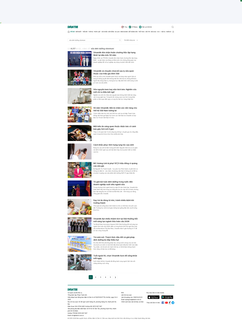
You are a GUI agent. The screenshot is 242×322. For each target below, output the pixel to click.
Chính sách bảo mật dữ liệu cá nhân (132, 302)
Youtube (166, 302)
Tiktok (170, 302)
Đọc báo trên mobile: (155, 292)
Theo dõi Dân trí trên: (153, 302)
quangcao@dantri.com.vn (133, 299)
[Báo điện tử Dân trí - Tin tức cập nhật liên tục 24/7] (73, 27)
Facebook (162, 302)
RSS (122, 292)
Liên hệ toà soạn (126, 295)
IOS (153, 297)
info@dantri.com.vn (77, 315)
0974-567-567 (82, 313)
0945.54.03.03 (137, 297)
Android (167, 297)
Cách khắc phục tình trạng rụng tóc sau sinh (113, 145)
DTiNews (135, 27)
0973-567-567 (97, 306)
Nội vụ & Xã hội (147, 27)
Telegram (172, 302)
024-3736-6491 (80, 306)
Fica (126, 27)
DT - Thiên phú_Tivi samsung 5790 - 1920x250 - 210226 (121, 1)
